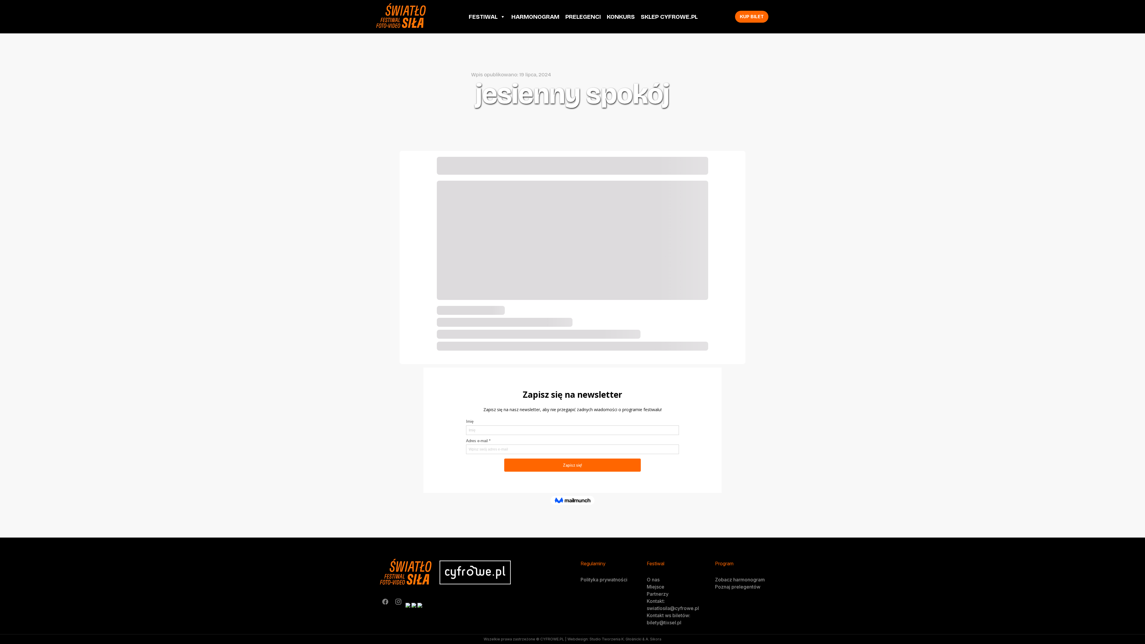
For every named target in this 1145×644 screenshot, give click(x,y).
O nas (653, 580)
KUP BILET (752, 16)
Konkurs (621, 16)
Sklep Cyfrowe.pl (669, 16)
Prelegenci (583, 16)
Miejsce (655, 587)
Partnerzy (658, 594)
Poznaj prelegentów (737, 587)
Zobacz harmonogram (740, 580)
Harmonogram (535, 16)
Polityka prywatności (604, 580)
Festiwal (483, 16)
